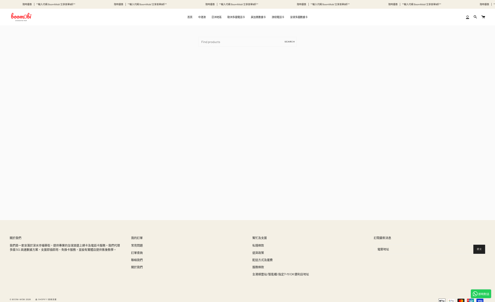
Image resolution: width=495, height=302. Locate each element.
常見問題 (137, 245)
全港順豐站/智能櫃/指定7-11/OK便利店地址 (280, 274)
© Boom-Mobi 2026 (20, 299)
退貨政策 (258, 253)
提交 (479, 249)
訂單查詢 (137, 253)
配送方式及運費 (262, 260)
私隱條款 (258, 245)
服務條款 (258, 267)
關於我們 (137, 267)
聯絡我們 (137, 260)
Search (290, 41)
